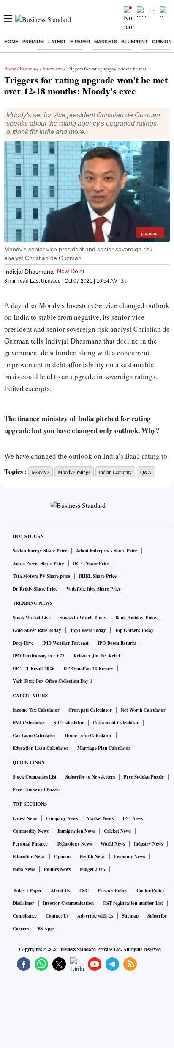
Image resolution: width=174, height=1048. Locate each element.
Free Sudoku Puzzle (144, 777)
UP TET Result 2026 (33, 668)
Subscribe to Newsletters (90, 777)
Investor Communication (68, 903)
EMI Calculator (29, 723)
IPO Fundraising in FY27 (39, 656)
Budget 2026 (92, 869)
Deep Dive (23, 643)
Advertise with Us (95, 916)
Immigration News (76, 831)
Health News (92, 856)
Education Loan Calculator (40, 748)
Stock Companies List (35, 777)
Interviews (53, 68)
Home (11, 41)
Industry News (148, 844)
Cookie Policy (150, 890)
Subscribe (157, 916)
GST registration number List (133, 903)
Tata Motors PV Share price (41, 576)
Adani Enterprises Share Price (106, 551)
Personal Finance (30, 844)
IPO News (132, 818)
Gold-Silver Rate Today (37, 630)
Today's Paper (27, 890)
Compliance (25, 916)
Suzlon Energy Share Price (40, 551)
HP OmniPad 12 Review (88, 668)
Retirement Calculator (116, 723)
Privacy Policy (113, 890)
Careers (21, 929)
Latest (57, 41)
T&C (84, 890)
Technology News (74, 844)
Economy (29, 68)
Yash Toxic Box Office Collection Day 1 (52, 681)
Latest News (25, 818)
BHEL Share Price (98, 576)
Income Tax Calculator (36, 710)
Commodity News (31, 831)
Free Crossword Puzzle (36, 790)
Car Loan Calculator (34, 735)
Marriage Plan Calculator (103, 748)
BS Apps (46, 929)
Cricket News (117, 831)
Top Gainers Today (134, 630)
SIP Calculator (69, 723)
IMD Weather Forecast (65, 643)
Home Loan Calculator (88, 735)
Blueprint (134, 41)
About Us (60, 890)
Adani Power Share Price (38, 563)
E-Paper (80, 41)
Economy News (129, 856)
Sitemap (130, 916)
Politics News (57, 869)
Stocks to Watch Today (83, 618)
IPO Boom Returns (117, 643)
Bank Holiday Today (136, 618)
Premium (33, 41)
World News (113, 844)
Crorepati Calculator (90, 710)
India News (24, 869)
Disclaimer (23, 903)
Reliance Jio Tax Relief (96, 656)
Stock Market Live (32, 618)
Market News (100, 818)
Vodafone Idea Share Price (93, 589)
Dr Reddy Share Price (35, 589)
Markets (105, 41)
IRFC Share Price (91, 563)
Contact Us (57, 916)
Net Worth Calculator (143, 710)
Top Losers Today (88, 630)
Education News (29, 856)
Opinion (162, 41)
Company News (62, 818)
